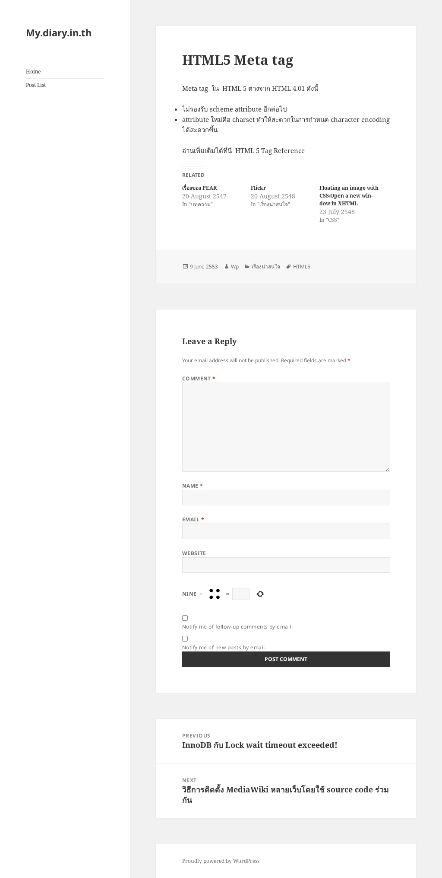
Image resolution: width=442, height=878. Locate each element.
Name (192, 485)
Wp (235, 266)
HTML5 (301, 266)
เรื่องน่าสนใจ (266, 266)
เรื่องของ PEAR (199, 188)
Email (193, 519)
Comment (199, 378)
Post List (36, 85)
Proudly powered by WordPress (220, 861)
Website (194, 553)
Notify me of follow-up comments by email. (237, 626)
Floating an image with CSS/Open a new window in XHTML (349, 195)
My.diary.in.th (59, 32)
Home (33, 71)
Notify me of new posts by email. (224, 647)
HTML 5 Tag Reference (270, 150)
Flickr (258, 188)
